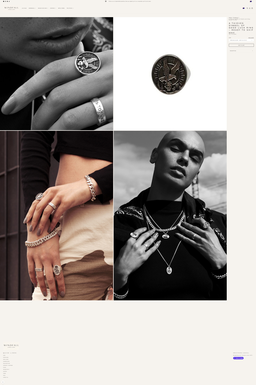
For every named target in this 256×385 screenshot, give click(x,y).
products (235, 17)
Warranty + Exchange (8, 365)
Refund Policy (6, 369)
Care (4, 355)
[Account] (249, 8)
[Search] (247, 8)
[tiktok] (9, 1)
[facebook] (3, 1)
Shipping (5, 371)
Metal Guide (5, 359)
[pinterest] (7, 1)
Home (230, 17)
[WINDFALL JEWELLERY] (11, 8)
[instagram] (5, 1)
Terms (4, 373)
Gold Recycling (6, 363)
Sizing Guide (5, 357)
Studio (4, 367)
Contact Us (5, 377)
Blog (4, 375)
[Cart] (252, 8)
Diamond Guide (6, 361)
